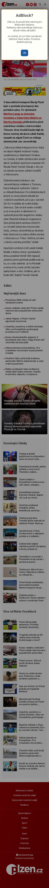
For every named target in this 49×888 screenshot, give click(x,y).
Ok (24, 53)
